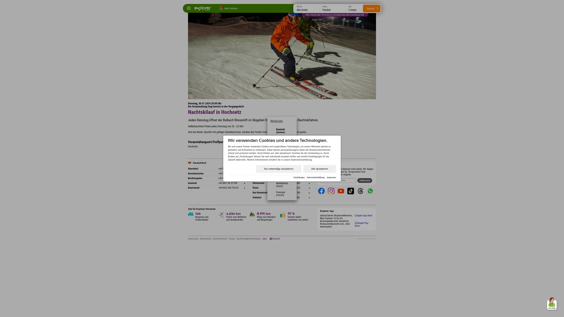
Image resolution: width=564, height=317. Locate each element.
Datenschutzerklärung (316, 177)
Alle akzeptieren (319, 169)
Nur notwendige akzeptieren (278, 169)
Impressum (331, 177)
